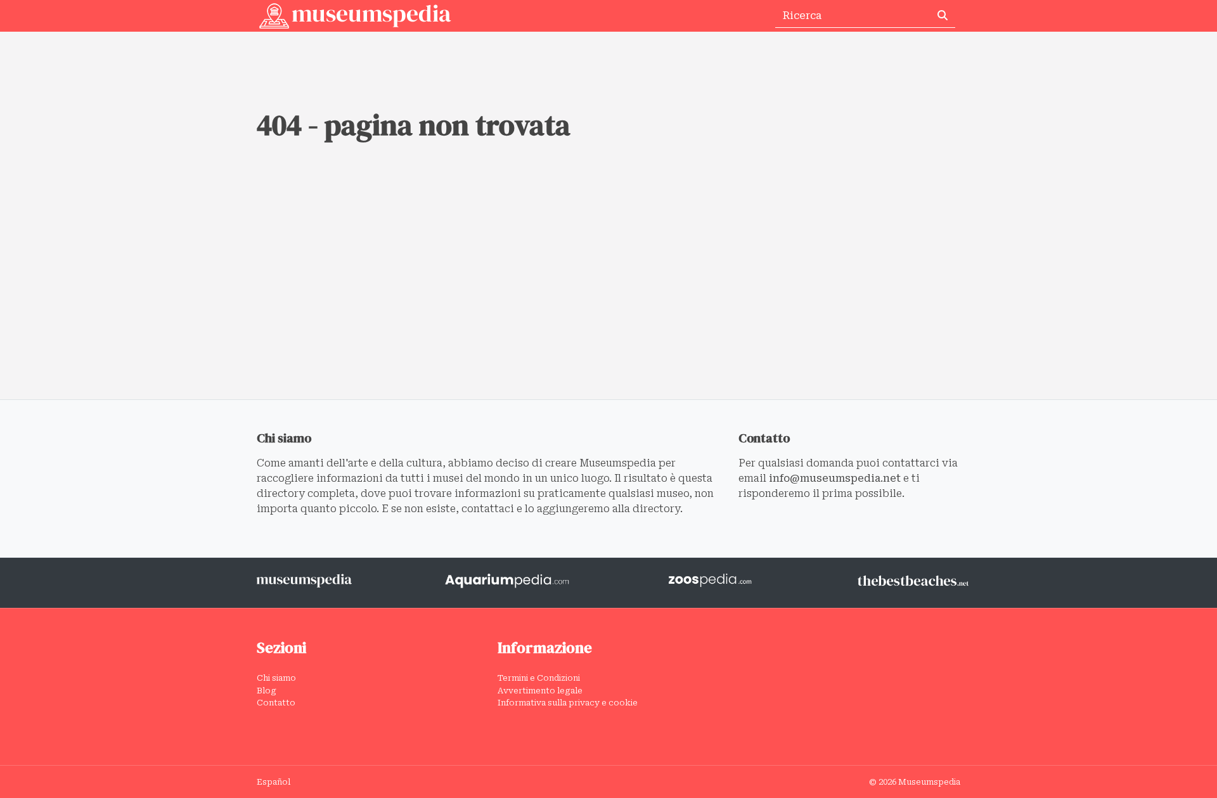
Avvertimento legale (540, 690)
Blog (266, 690)
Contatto (276, 702)
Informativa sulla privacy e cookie (568, 702)
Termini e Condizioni (539, 678)
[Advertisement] (608, 304)
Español (273, 782)
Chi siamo (276, 678)
